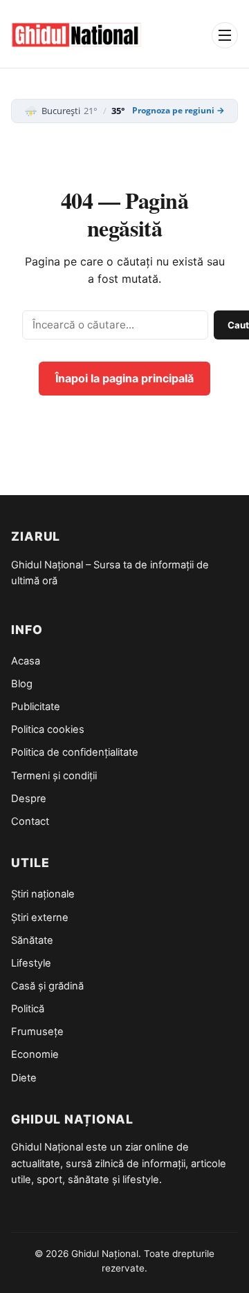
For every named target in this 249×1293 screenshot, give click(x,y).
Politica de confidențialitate (74, 752)
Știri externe (39, 917)
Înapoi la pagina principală (124, 378)
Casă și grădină (47, 986)
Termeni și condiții (54, 776)
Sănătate (32, 940)
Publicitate (35, 706)
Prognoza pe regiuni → (178, 110)
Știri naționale (43, 894)
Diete (24, 1078)
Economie (35, 1054)
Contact (30, 821)
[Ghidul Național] (76, 35)
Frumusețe (37, 1031)
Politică (27, 1009)
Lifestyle (31, 963)
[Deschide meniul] (225, 35)
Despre (28, 798)
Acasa (25, 661)
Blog (22, 684)
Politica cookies (47, 729)
